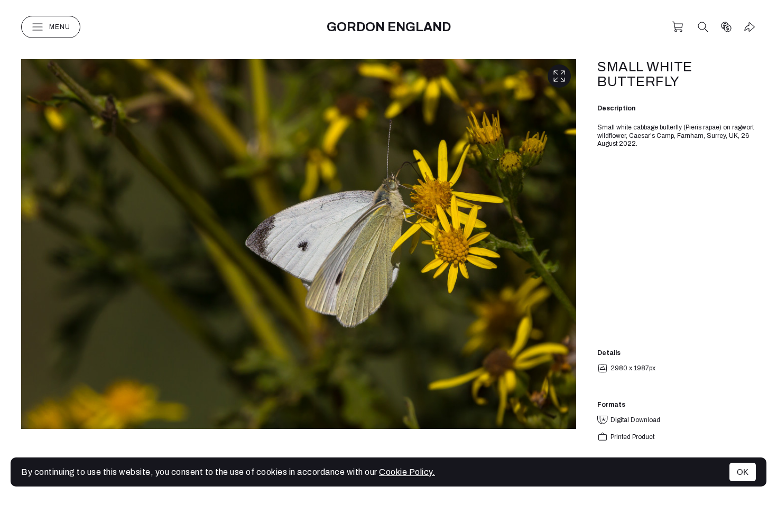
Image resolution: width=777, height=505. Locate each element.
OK (742, 471)
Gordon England (389, 27)
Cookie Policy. (407, 471)
